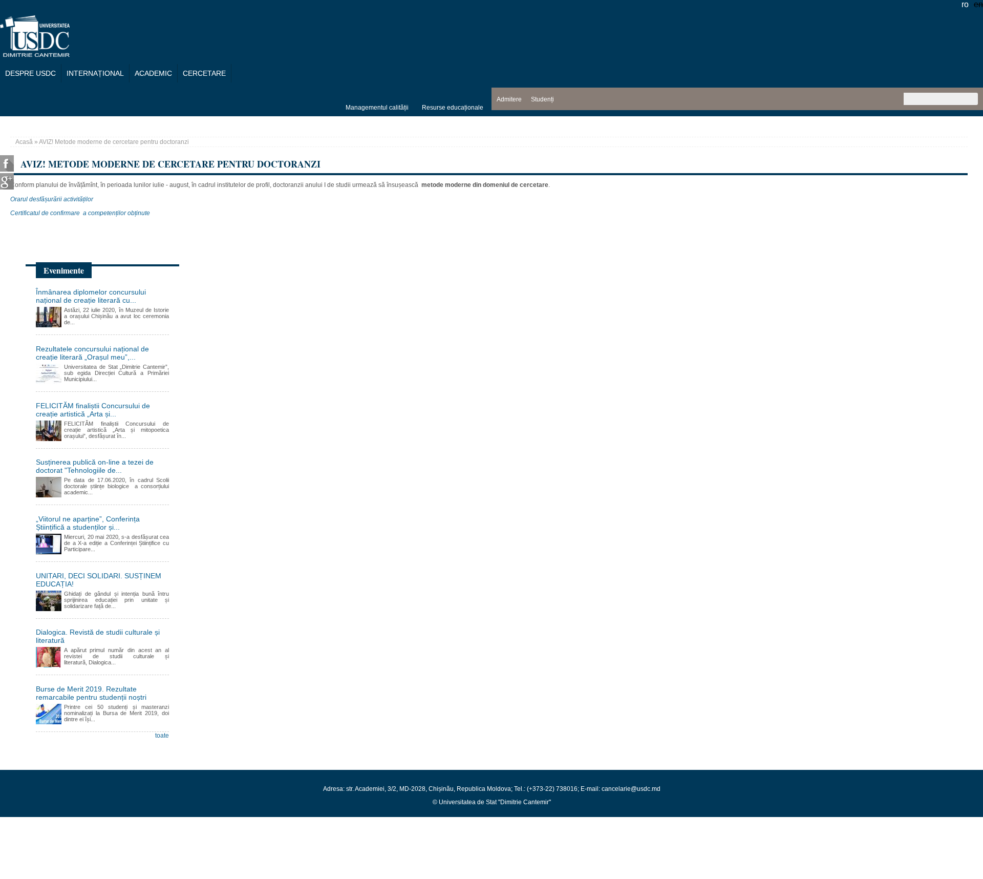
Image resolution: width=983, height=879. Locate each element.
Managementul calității (377, 107)
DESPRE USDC (30, 73)
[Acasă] (35, 54)
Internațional (95, 73)
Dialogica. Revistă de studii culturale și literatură (98, 636)
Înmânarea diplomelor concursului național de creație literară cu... (91, 296)
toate (162, 735)
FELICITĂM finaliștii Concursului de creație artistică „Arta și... (93, 410)
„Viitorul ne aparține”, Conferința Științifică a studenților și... (88, 523)
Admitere (509, 99)
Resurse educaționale (452, 107)
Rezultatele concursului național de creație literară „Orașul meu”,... (92, 353)
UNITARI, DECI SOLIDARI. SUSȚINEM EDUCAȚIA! (98, 580)
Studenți (542, 99)
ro (965, 4)
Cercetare (204, 73)
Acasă (24, 141)
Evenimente (64, 270)
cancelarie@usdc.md (631, 788)
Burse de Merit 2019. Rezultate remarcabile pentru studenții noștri (91, 693)
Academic (153, 73)
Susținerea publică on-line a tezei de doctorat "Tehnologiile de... (95, 466)
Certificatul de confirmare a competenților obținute (80, 213)
